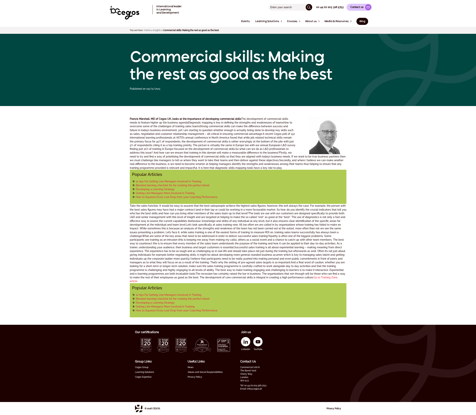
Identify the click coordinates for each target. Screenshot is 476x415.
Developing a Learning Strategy (155, 189)
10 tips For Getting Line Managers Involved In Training (168, 181)
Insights (157, 30)
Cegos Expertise (143, 377)
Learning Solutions (144, 372)
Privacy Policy (195, 377)
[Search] (309, 7)
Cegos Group (141, 367)
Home (147, 30)
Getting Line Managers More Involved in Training (165, 193)
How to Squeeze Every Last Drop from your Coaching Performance (177, 197)
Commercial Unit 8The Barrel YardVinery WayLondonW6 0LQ (250, 374)
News (191, 367)
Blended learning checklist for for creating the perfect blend (172, 185)
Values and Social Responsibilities (205, 372)
